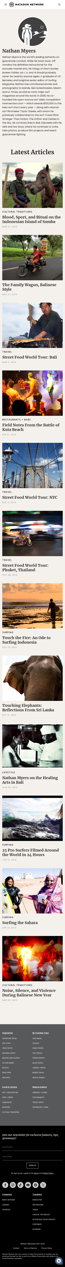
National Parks (8, 1053)
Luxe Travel (37, 1038)
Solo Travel (37, 1053)
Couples (35, 1043)
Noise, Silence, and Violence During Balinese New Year (29, 992)
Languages (7, 1102)
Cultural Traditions (17, 211)
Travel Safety (38, 1102)
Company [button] (7, 1194)
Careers (5, 1205)
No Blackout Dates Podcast (43, 1219)
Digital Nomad (38, 1077)
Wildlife (5, 1068)
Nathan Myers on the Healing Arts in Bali (30, 780)
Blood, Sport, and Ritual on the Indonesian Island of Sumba (31, 219)
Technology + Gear (40, 1107)
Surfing (7, 632)
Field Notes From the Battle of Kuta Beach (30, 427)
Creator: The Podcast (41, 1215)
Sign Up (32, 1165)
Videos (35, 1210)
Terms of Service (30, 1248)
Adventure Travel (9, 1038)
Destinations (37, 1205)
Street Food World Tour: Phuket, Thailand (25, 567)
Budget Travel (38, 1072)
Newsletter (37, 1200)
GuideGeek (36, 1229)
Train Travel (7, 1048)
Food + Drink (7, 1097)
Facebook (5, 1185)
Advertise (6, 1210)
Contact (16, 1248)
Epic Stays (6, 1043)
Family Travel (38, 1048)
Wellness (6, 1077)
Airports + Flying (39, 1092)
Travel (7, 351)
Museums (6, 1107)
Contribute (37, 1224)
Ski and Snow (8, 1063)
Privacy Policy (48, 1173)
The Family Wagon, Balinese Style (29, 287)
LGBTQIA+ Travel (39, 1068)
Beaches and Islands (11, 1058)
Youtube (28, 1185)
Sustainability (38, 1097)
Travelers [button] (37, 1194)
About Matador (8, 1200)
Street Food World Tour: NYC (29, 497)
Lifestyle (8, 772)
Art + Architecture (10, 1092)
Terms (36, 1173)
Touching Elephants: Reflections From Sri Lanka (28, 707)
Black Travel (37, 1063)
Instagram (13, 1185)
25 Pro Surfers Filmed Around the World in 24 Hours (30, 852)
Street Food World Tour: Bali (29, 357)
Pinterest (35, 1185)
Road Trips (6, 1072)
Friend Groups (38, 1058)
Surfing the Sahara (20, 922)
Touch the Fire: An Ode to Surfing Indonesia (26, 640)
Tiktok (20, 1185)
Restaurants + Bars (16, 419)
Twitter (43, 1185)
